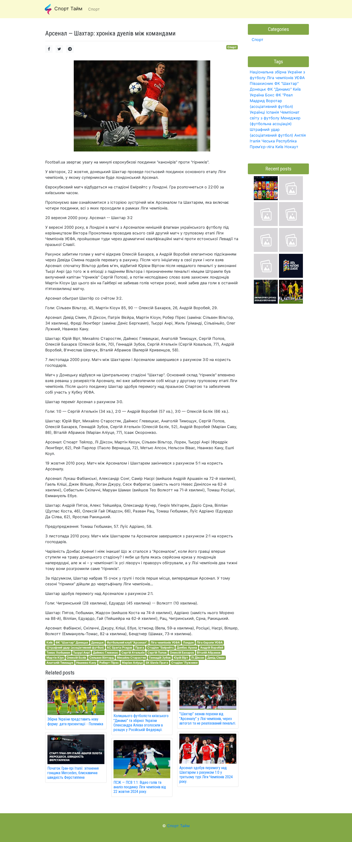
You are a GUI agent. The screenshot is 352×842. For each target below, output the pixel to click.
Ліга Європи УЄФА (210, 642)
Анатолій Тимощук (59, 662)
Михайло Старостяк (131, 657)
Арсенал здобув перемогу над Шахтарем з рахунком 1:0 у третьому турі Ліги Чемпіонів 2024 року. (206, 775)
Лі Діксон (197, 657)
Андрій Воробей (211, 647)
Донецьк (97, 642)
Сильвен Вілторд (101, 657)
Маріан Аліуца (132, 662)
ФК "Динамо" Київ (284, 89)
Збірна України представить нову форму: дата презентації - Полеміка (75, 721)
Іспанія (272, 112)
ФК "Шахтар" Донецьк (72, 642)
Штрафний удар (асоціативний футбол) (75, 647)
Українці (257, 112)
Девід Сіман (216, 657)
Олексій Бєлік (76, 657)
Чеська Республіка (279, 141)
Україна (257, 95)
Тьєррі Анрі (81, 652)
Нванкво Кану (86, 662)
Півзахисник (261, 83)
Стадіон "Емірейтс (160, 647)
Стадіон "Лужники (184, 662)
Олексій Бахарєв (182, 652)
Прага (139, 647)
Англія (300, 135)
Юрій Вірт (181, 657)
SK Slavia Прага (157, 662)
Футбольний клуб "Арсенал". (127, 642)
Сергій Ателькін (133, 652)
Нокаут (291, 146)
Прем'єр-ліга (262, 146)
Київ (49, 642)
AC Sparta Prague (119, 647)
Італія (255, 141)
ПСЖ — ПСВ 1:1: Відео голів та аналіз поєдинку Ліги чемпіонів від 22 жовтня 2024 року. (140, 787)
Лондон (188, 642)
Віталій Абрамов (209, 652)
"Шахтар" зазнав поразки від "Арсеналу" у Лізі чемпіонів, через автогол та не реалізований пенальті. (207, 718)
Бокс (269, 95)
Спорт (232, 47)
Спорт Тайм (67, 9)
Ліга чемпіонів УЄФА (165, 642)
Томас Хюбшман (58, 652)
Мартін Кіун (55, 657)
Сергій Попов (157, 652)
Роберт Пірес (109, 662)
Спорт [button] (94, 9)
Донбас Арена (187, 647)
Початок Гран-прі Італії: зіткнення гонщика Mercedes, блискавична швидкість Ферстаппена (73, 773)
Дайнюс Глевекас (105, 652)
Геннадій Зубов (160, 657)
